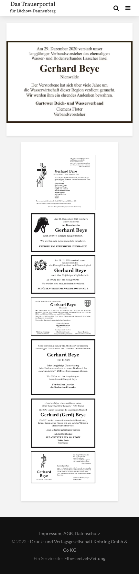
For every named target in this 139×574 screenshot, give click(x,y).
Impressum (50, 533)
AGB (68, 533)
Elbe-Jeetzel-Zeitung (84, 558)
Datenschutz (87, 533)
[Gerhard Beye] (63, 183)
